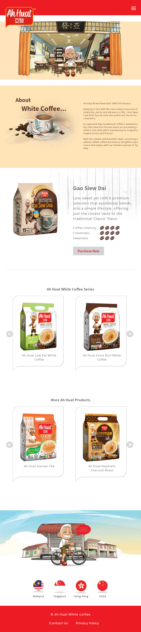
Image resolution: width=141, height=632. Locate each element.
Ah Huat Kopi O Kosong (119, 466)
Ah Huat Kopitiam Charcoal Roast (56, 468)
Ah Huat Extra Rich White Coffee (40, 357)
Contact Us (58, 623)
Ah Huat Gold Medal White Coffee (102, 357)
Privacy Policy (87, 623)
